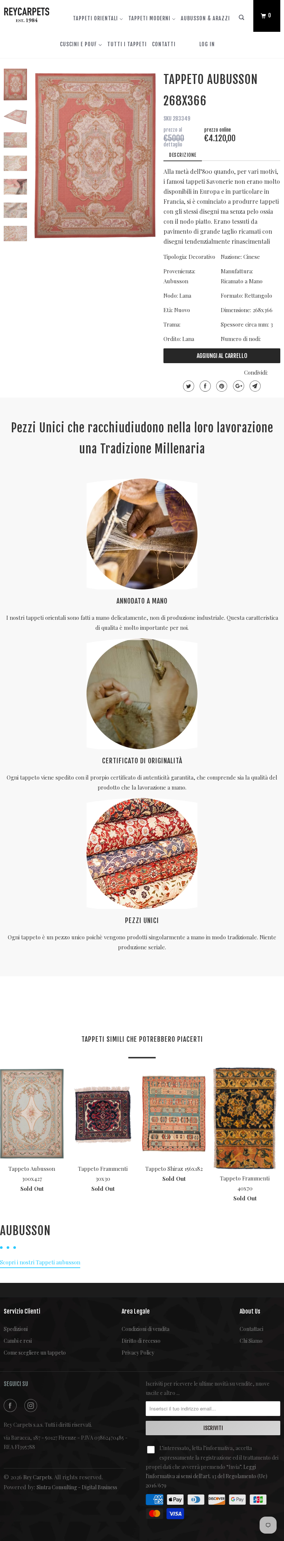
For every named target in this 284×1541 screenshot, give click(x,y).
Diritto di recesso (141, 1340)
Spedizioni (16, 1328)
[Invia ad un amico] (254, 386)
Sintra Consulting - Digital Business (77, 1487)
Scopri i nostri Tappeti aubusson (40, 1262)
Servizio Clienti (22, 1311)
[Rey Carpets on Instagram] (32, 1405)
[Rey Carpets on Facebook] (11, 1405)
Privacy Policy (138, 1352)
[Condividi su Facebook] (204, 386)
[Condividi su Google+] (237, 386)
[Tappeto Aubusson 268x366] (95, 156)
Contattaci (251, 1328)
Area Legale (136, 1311)
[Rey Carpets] (27, 13)
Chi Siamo (251, 1340)
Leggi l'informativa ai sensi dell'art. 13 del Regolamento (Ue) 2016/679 (206, 1476)
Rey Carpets (37, 1477)
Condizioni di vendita (145, 1328)
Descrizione (182, 155)
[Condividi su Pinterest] (220, 386)
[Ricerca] (242, 19)
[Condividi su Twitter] (187, 386)
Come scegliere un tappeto (35, 1352)
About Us (250, 1311)
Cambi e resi (18, 1340)
